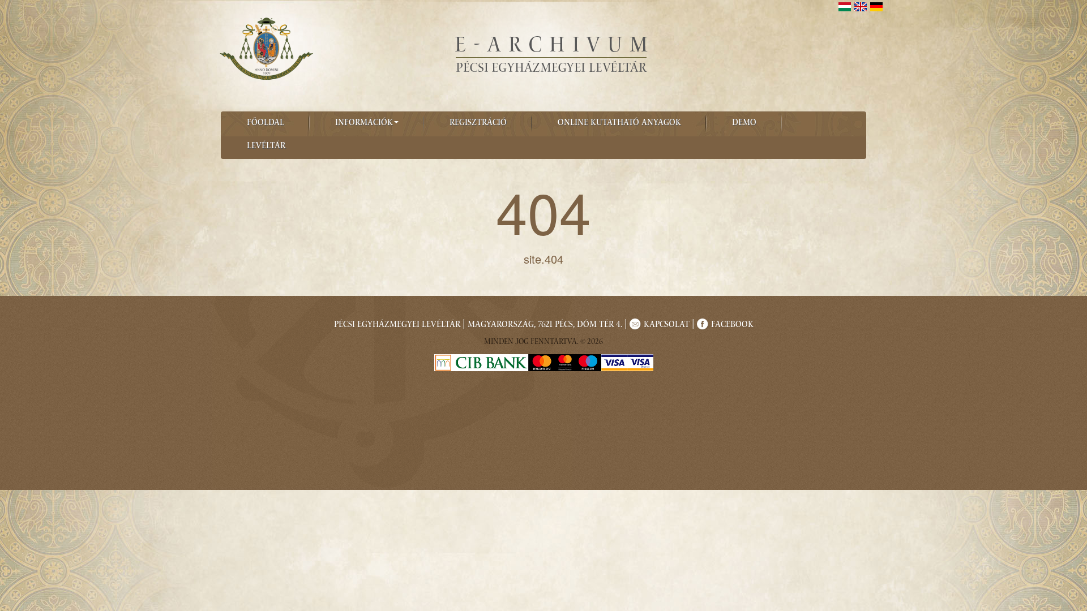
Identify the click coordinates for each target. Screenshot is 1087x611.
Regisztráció (478, 123)
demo (744, 123)
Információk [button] (364, 123)
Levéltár (266, 146)
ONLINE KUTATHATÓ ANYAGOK (619, 123)
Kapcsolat (667, 325)
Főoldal (265, 123)
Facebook (732, 325)
